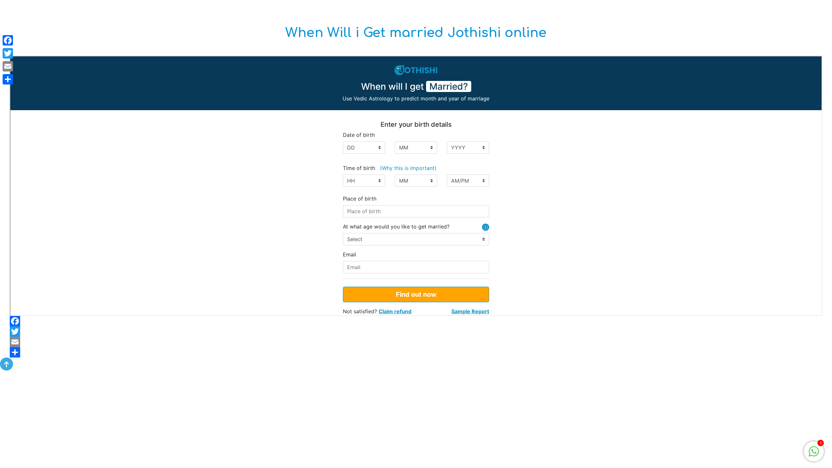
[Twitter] (416, 331)
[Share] (416, 352)
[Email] (416, 342)
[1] (814, 451)
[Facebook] (416, 321)
